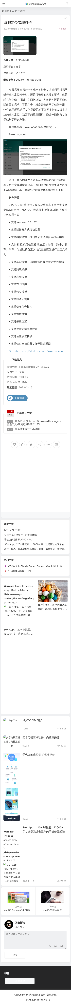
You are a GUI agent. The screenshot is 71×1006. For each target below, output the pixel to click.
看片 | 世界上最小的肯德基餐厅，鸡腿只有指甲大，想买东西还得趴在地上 (18, 609)
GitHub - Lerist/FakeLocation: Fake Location (36, 351)
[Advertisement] (35, 485)
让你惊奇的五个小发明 (24, 429)
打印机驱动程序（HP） (20, 571)
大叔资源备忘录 (37, 994)
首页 (7, 11)
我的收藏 (20, 981)
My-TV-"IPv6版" (12, 530)
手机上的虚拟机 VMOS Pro (18, 539)
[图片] (61, 946)
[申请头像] (63, 923)
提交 (15, 955)
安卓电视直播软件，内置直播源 (20, 534)
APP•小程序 (18, 11)
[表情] (55, 946)
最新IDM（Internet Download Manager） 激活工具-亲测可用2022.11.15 (34, 423)
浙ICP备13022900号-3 (37, 1000)
